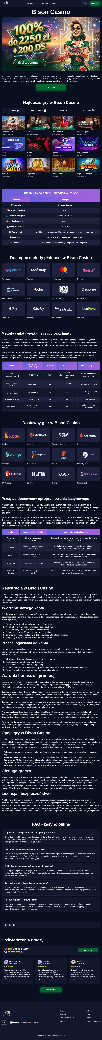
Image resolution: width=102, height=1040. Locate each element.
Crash (62, 110)
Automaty (87, 110)
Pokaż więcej (51, 989)
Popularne (12, 110)
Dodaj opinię (88, 950)
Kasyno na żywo (37, 110)
